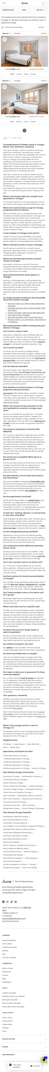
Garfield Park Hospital (11, 867)
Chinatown (7, 744)
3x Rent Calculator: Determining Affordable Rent (26, 313)
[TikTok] (11, 902)
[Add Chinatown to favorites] (4, 39)
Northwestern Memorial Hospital (15, 816)
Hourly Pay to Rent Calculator (19, 315)
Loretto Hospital (31, 858)
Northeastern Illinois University (30, 795)
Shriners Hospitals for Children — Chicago (19, 864)
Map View (37, 1066)
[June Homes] (18, 883)
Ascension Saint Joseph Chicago (15, 836)
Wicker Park (14, 747)
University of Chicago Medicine (15, 823)
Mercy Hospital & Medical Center (15, 848)
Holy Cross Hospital (29, 867)
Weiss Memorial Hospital (12, 858)
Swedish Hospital (30, 852)
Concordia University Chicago (14, 802)
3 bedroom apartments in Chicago (16, 765)
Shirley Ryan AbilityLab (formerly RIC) (17, 832)
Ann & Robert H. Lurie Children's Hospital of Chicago (23, 826)
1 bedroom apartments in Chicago (16, 759)
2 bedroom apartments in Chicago (16, 762)
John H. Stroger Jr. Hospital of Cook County (19, 845)
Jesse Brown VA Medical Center (15, 839)
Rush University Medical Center (15, 820)
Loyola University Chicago (13, 783)
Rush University (9, 795)
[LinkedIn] (16, 902)
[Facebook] (3, 902)
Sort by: (41, 27)
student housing (37, 589)
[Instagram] (7, 902)
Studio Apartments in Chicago (14, 755)
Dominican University (11, 805)
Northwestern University (31, 776)
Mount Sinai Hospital (11, 842)
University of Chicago (11, 776)
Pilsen (5, 747)
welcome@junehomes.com (14, 918)
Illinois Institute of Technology (14, 786)
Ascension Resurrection (12, 852)
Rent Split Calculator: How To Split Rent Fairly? (25, 317)
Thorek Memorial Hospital (13, 855)
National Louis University (31, 799)
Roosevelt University (33, 789)
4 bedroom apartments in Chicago (16, 768)
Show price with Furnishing (13, 27)
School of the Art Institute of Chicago (17, 792)
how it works (17, 708)
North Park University (11, 799)
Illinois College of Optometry (33, 808)
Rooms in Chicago (39, 768)
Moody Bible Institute (11, 808)
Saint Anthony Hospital (12, 861)
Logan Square (19, 744)
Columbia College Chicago (13, 789)
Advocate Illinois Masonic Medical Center (19, 829)
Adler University (28, 805)
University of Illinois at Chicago (15, 779)
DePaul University (36, 786)
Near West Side (33, 744)
